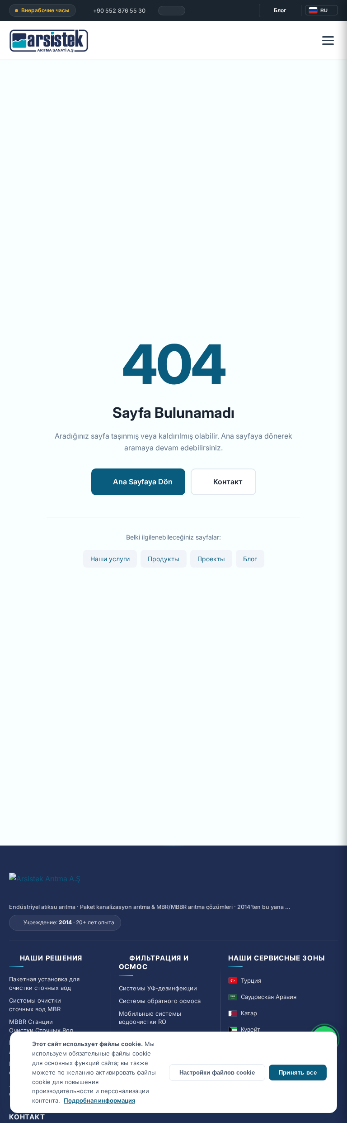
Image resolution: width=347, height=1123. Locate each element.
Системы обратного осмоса (160, 1000)
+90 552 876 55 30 (119, 10)
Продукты (163, 559)
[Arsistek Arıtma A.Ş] (44, 883)
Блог (280, 10)
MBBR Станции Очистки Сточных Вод (41, 1026)
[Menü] (328, 40)
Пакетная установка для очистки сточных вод (44, 983)
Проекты (211, 559)
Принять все (298, 1072)
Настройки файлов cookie (217, 1072)
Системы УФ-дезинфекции (158, 988)
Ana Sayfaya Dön (143, 481)
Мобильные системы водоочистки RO (150, 1018)
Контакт (228, 481)
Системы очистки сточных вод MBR (35, 1005)
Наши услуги (110, 559)
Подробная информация (99, 1100)
